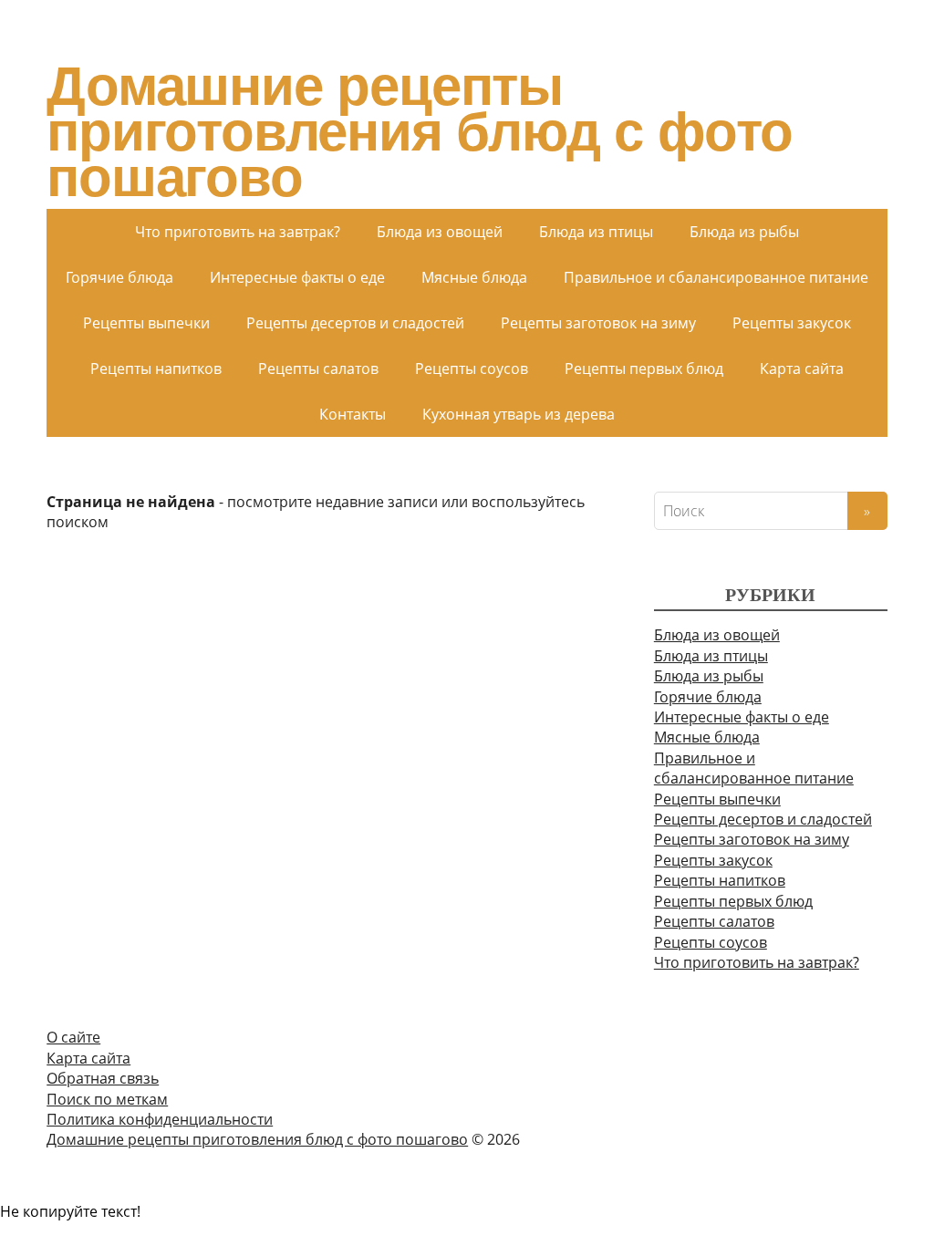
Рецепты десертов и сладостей (355, 323)
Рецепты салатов (318, 368)
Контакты (352, 414)
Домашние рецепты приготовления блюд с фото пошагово (420, 132)
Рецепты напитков (156, 368)
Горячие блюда (119, 277)
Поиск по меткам (107, 1099)
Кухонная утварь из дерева (518, 414)
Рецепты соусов (471, 368)
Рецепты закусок (791, 323)
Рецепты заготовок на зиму (598, 323)
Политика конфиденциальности (160, 1119)
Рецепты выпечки (146, 323)
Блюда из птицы (596, 232)
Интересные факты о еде (297, 277)
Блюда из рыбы (744, 232)
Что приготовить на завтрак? (237, 232)
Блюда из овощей (440, 232)
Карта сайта (802, 368)
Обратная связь (103, 1078)
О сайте (73, 1037)
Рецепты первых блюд (644, 368)
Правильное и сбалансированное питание (716, 277)
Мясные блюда (474, 277)
